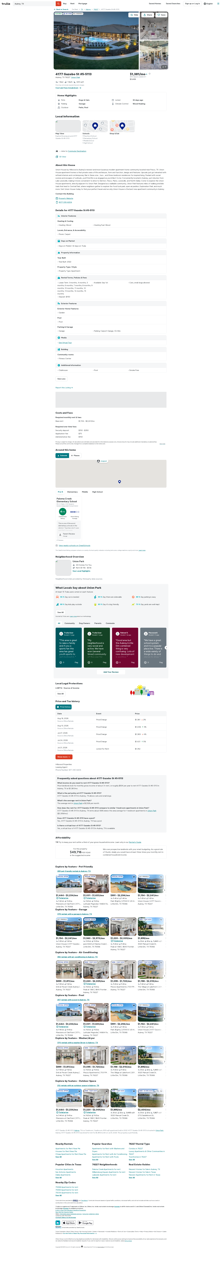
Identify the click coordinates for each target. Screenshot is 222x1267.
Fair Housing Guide (85, 1231)
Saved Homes (155, 3)
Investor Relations (111, 1231)
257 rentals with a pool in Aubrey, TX (73, 1000)
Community (70, 623)
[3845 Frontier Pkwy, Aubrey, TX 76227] (123, 926)
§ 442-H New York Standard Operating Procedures (71, 1210)
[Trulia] (58, 1222)
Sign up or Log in (192, 3)
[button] (58, 3)
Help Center (100, 1247)
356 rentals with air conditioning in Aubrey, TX (77, 957)
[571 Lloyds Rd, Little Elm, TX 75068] (69, 883)
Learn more (142, 550)
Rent (72, 3)
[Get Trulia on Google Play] (85, 1222)
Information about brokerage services (71, 1214)
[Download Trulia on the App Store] (69, 1222)
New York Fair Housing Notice (64, 1212)
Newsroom (101, 1231)
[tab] (62, 455)
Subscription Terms (133, 1231)
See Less (62, 379)
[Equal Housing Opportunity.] (82, 1247)
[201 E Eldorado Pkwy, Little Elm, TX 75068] (151, 969)
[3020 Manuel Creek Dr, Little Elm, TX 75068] (151, 926)
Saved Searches (173, 3)
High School (97, 492)
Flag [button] (76, 662)
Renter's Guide (135, 842)
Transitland (84, 1200)
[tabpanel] (111, 735)
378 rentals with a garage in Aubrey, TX (74, 914)
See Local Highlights (81, 571)
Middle (85, 492)
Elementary (72, 492)
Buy (64, 3)
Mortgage (82, 3)
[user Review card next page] (166, 647)
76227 (96, 9)
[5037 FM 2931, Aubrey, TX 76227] (69, 969)
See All (61, 612)
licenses (117, 1206)
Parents (97, 623)
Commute (110, 623)
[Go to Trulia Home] (7, 3)
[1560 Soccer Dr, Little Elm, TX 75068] (96, 926)
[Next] (164, 890)
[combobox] (37, 3)
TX (82, 9)
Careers (94, 1231)
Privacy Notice (148, 1231)
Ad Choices (157, 1231)
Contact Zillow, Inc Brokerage (66, 1217)
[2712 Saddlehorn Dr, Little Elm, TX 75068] (151, 1098)
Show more (62, 757)
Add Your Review (111, 672)
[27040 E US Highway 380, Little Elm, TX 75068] (123, 883)
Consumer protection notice (90, 1214)
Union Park (75, 77)
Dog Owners (84, 623)
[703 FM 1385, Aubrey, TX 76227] (123, 969)
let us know (128, 1241)
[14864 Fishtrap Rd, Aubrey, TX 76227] (96, 883)
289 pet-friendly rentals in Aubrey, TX (74, 871)
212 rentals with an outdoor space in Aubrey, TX (78, 1085)
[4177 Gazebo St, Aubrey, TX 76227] (151, 883)
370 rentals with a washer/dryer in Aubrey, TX (77, 1043)
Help (141, 1231)
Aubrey (88, 9)
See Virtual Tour (65, 343)
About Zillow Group (72, 1231)
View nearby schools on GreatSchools (74, 545)
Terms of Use (122, 1231)
